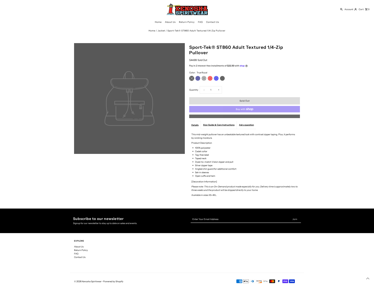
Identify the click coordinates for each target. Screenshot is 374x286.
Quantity (193, 89)
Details (195, 125)
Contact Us (212, 22)
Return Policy (187, 22)
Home (158, 22)
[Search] (341, 9)
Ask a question (246, 124)
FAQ (200, 22)
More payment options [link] (244, 116)
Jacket (161, 30)
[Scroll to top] (368, 278)
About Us (170, 22)
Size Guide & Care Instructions (218, 124)
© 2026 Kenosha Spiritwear (88, 281)
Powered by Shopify (113, 281)
